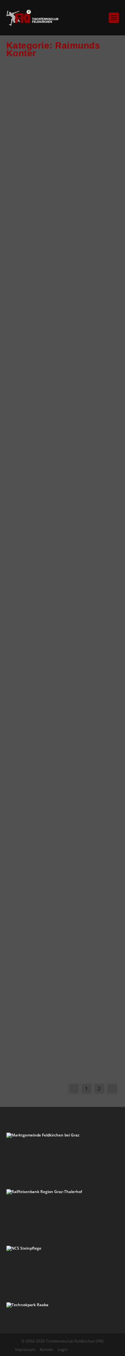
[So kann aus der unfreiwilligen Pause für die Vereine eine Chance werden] (63, 262)
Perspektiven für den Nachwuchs (52, 495)
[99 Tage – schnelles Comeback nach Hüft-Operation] (63, 784)
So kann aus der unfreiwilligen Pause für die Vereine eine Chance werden (59, 320)
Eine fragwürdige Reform (60, 1004)
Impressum (25, 1349)
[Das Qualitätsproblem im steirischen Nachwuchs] (63, 97)
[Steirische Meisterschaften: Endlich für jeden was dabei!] (63, 610)
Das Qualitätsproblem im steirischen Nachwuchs (60, 147)
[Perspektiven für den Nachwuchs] (63, 445)
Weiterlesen (34, 206)
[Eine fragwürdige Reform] (63, 959)
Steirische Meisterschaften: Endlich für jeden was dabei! (60, 664)
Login (62, 1349)
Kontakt (46, 1349)
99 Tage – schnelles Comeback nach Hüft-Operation (54, 839)
